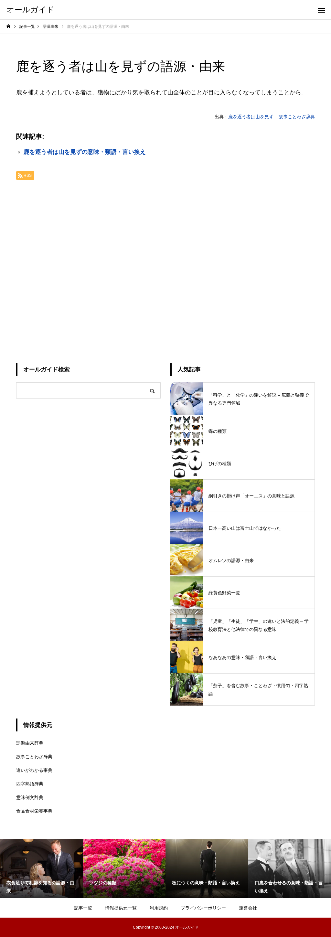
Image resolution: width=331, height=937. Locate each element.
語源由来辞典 (29, 743)
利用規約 (159, 907)
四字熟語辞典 (29, 783)
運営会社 (248, 907)
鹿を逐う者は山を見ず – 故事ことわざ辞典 (271, 116)
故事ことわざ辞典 (34, 756)
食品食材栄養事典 (34, 811)
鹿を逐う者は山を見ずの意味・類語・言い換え (85, 152)
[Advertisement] (165, 269)
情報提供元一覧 (121, 907)
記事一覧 (83, 907)
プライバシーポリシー (203, 907)
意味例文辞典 (29, 797)
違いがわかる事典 (34, 770)
